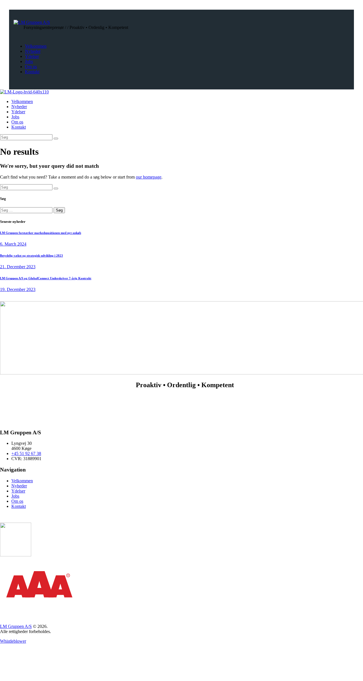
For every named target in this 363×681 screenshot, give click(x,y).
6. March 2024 (13, 244)
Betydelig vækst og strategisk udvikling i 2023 (31, 255)
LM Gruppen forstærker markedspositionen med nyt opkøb (40, 232)
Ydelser (18, 491)
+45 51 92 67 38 (26, 453)
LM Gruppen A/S (16, 626)
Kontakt (18, 506)
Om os (17, 501)
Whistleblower (13, 641)
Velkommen (22, 480)
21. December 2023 (17, 266)
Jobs (15, 496)
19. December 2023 (17, 289)
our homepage (148, 177)
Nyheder (19, 485)
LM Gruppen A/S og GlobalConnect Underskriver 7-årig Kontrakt (45, 278)
